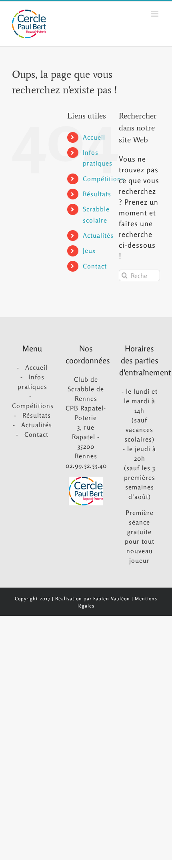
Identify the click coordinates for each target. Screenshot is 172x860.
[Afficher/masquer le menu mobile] (155, 14)
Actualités (98, 235)
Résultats (97, 194)
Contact (95, 266)
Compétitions (103, 179)
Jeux (89, 250)
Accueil (94, 137)
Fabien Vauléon (111, 599)
